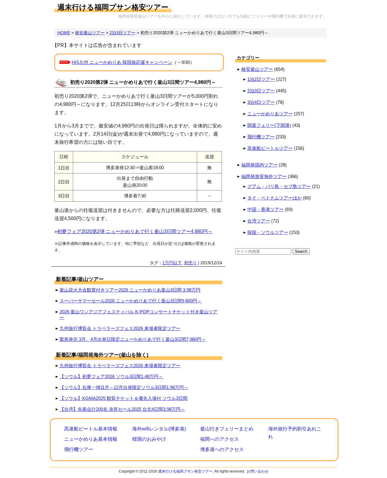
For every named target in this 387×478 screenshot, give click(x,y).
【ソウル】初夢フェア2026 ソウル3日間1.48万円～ (111, 376)
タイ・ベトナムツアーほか (274, 197)
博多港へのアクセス (222, 449)
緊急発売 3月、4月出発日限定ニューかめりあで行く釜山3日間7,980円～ (133, 339)
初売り (190, 262)
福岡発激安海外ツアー (264, 176)
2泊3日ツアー (261, 90)
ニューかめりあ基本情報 (90, 439)
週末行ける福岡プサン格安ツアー (112, 7)
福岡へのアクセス (219, 439)
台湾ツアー (258, 220)
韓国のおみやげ (149, 439)
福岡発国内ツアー (259, 164)
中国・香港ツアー (265, 209)
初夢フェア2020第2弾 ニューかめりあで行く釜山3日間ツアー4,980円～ (135, 231)
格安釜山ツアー (257, 69)
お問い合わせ (257, 471)
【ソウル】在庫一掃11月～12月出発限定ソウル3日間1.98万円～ (124, 387)
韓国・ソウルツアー (267, 232)
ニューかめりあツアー (270, 113)
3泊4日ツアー (261, 102)
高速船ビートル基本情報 (90, 428)
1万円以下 (172, 262)
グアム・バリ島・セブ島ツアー (279, 186)
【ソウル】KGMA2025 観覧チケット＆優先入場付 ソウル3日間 (123, 398)
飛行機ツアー (261, 136)
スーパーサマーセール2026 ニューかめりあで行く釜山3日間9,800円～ (131, 300)
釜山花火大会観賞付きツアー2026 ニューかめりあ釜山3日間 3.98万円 (130, 289)
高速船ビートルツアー (270, 148)
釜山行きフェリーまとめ (226, 428)
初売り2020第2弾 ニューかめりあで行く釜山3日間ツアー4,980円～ (143, 82)
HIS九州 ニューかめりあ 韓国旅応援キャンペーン (122, 62)
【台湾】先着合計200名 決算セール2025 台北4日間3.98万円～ (122, 409)
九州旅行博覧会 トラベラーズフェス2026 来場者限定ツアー (120, 328)
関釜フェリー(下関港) (269, 125)
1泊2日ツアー (261, 79)
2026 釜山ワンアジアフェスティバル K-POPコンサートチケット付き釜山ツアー (138, 314)
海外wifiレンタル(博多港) (159, 428)
